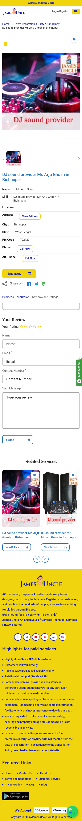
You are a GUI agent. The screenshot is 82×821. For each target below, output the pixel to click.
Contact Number (14, 371)
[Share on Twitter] (37, 283)
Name (7, 335)
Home (5, 23)
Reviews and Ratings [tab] (45, 297)
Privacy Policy (13, 784)
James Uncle (39, 817)
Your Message (12, 388)
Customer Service (49, 778)
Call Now (25, 249)
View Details (12, 547)
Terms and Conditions (18, 778)
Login (55, 11)
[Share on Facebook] (29, 283)
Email (7, 353)
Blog (44, 784)
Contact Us (25, 773)
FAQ (31, 784)
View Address (30, 216)
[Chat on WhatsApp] (72, 811)
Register (63, 11)
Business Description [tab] (15, 297)
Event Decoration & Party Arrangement (37, 23)
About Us (45, 773)
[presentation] (3, 159)
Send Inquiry (14, 273)
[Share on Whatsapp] (43, 283)
